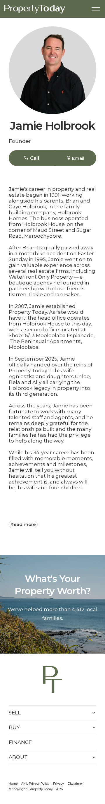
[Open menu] (96, 9)
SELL (15, 713)
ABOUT (18, 757)
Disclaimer (75, 784)
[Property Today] (34, 8)
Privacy (58, 784)
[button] (76, 158)
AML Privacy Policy (35, 784)
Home (13, 784)
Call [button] (34, 158)
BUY (14, 727)
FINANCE (20, 742)
